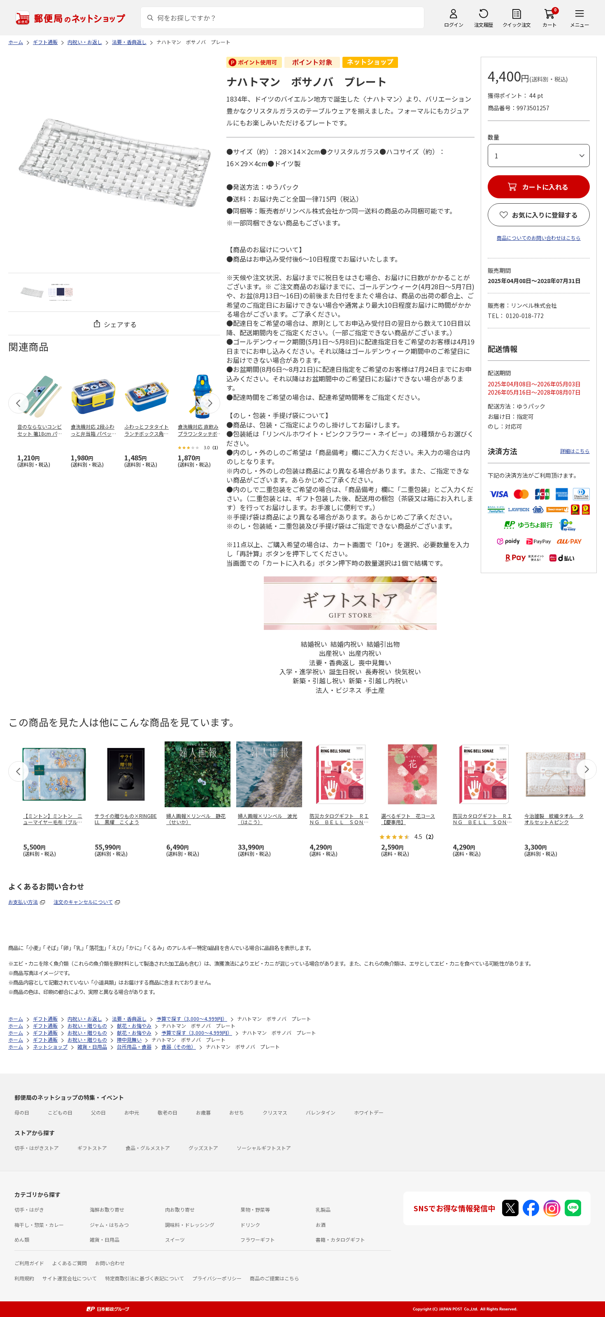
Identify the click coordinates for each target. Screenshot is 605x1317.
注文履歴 (483, 24)
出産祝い (332, 653)
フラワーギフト (257, 1239)
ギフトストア (92, 1147)
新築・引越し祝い (319, 680)
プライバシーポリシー (217, 1278)
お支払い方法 (23, 901)
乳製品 (323, 1209)
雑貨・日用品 (104, 1239)
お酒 (321, 1224)
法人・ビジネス (339, 690)
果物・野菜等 (255, 1209)
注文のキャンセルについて (83, 901)
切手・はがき (29, 1209)
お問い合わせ (110, 1262)
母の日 (21, 1112)
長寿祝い (378, 671)
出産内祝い (365, 653)
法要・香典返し (332, 662)
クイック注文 (517, 24)
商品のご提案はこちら (274, 1278)
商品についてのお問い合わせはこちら (539, 237)
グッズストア (203, 1147)
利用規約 (24, 1278)
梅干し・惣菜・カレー (39, 1224)
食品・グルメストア (148, 1147)
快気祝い (408, 671)
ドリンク (250, 1224)
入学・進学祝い (302, 671)
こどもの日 (60, 1112)
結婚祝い (314, 644)
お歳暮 (203, 1112)
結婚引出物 (383, 644)
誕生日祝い (345, 671)
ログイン (453, 24)
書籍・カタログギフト (340, 1239)
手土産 (375, 690)
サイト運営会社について (69, 1278)
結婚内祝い (346, 644)
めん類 (21, 1239)
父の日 (98, 1112)
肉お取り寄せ (180, 1209)
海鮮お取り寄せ (107, 1209)
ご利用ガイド (29, 1262)
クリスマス (275, 1112)
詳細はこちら (575, 450)
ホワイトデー (369, 1112)
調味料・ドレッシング (189, 1224)
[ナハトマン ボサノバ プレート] (31, 292)
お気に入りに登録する (545, 215)
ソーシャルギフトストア (264, 1147)
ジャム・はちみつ (109, 1224)
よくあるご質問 (69, 1262)
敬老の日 (167, 1112)
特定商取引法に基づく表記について (144, 1278)
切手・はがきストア (36, 1147)
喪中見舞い (374, 662)
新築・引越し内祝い (378, 680)
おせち (236, 1112)
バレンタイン (320, 1112)
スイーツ (175, 1239)
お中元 (131, 1112)
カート (549, 24)
